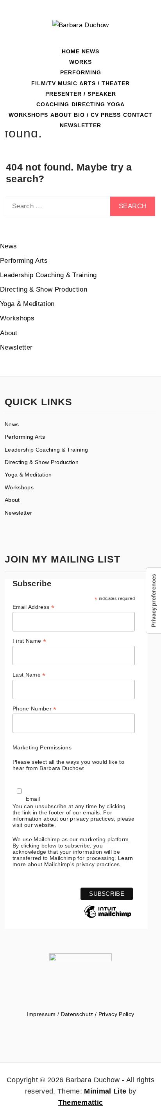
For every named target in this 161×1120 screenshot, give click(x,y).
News (90, 51)
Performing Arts (24, 260)
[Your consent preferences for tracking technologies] (153, 600)
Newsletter (16, 347)
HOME (71, 51)
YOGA (116, 104)
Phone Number (35, 708)
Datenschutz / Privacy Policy (97, 1014)
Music (67, 83)
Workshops (28, 115)
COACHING (52, 104)
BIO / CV (86, 115)
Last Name (29, 675)
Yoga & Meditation (27, 304)
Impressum (41, 1014)
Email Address (33, 607)
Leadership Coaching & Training (48, 275)
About (9, 333)
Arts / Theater (104, 83)
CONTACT (137, 115)
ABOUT (61, 115)
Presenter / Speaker (80, 94)
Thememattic (80, 1102)
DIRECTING (88, 104)
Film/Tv (43, 83)
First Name (29, 641)
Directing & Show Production (43, 289)
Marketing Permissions (42, 747)
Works (80, 62)
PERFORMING (80, 72)
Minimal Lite (105, 1091)
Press (111, 115)
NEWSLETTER (80, 125)
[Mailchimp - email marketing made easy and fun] (107, 917)
